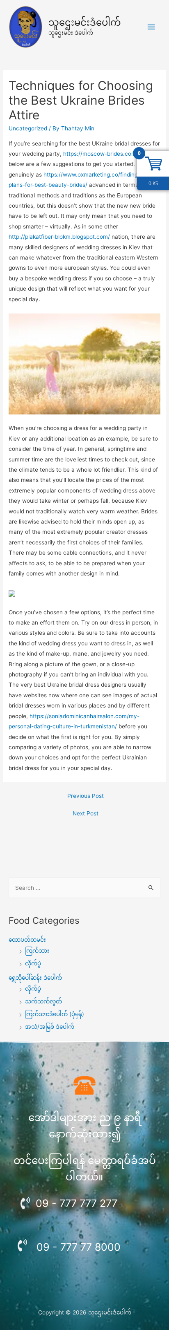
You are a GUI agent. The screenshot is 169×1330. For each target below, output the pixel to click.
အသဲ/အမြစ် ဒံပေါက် (49, 1026)
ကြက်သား (37, 950)
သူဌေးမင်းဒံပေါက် (84, 22)
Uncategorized (28, 128)
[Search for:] (84, 887)
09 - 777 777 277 (76, 1203)
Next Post (85, 813)
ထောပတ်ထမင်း (27, 939)
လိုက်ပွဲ (33, 963)
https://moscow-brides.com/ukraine (110, 153)
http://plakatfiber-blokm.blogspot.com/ (59, 236)
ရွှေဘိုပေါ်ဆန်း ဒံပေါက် (35, 977)
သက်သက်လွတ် (43, 1001)
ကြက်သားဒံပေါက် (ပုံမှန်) (54, 1014)
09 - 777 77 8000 (79, 1247)
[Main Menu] (151, 27)
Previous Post (85, 796)
